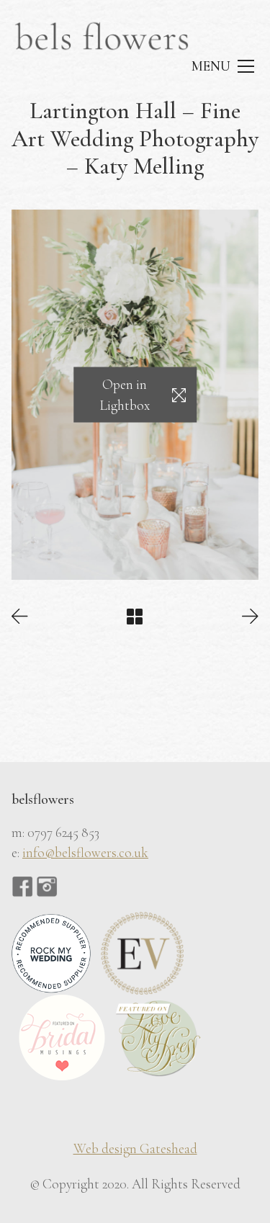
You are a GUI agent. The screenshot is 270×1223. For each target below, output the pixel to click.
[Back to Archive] (135, 616)
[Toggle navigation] (222, 66)
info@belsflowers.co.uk (85, 852)
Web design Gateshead (135, 1148)
